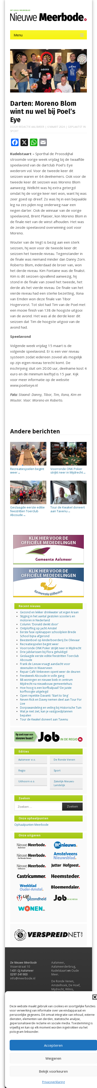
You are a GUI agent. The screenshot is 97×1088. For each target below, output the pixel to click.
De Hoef (74, 985)
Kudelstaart (59, 971)
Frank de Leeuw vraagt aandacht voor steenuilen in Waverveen (45, 666)
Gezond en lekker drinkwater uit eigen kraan (49, 612)
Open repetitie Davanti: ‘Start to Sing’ (44, 696)
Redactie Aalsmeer (31, 126)
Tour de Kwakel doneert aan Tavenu (67, 509)
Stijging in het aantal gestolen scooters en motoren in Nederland (47, 618)
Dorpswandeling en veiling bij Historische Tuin (50, 708)
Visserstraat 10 (20, 967)
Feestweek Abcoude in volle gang (42, 676)
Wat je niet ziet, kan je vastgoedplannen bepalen (46, 713)
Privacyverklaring (53, 1082)
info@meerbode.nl (22, 978)
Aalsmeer (57, 963)
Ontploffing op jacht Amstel (38, 628)
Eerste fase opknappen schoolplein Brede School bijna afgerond (48, 634)
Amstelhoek (59, 985)
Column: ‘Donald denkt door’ (39, 624)
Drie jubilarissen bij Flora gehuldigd (43, 652)
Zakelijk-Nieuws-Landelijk (64, 783)
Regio (21, 770)
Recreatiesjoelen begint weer (27, 470)
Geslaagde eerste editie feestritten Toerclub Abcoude (27, 511)
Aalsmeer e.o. (27, 759)
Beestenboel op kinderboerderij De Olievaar (50, 640)
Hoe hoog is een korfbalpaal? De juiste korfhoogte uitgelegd (46, 690)
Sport (14, 131)
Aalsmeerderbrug (63, 967)
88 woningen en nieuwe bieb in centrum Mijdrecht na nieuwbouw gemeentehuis (46, 682)
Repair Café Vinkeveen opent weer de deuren (50, 672)
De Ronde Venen (64, 759)
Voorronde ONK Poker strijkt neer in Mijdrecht (68, 470)
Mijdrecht (57, 989)
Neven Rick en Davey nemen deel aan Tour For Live (51, 702)
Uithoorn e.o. (26, 781)
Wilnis (69, 989)
